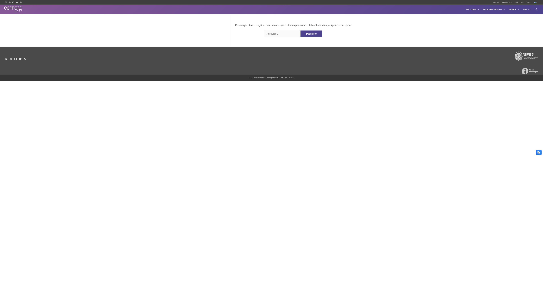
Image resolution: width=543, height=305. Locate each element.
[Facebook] (13, 2)
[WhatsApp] (21, 2)
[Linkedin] (6, 2)
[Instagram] (10, 2)
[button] (536, 9)
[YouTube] (17, 2)
